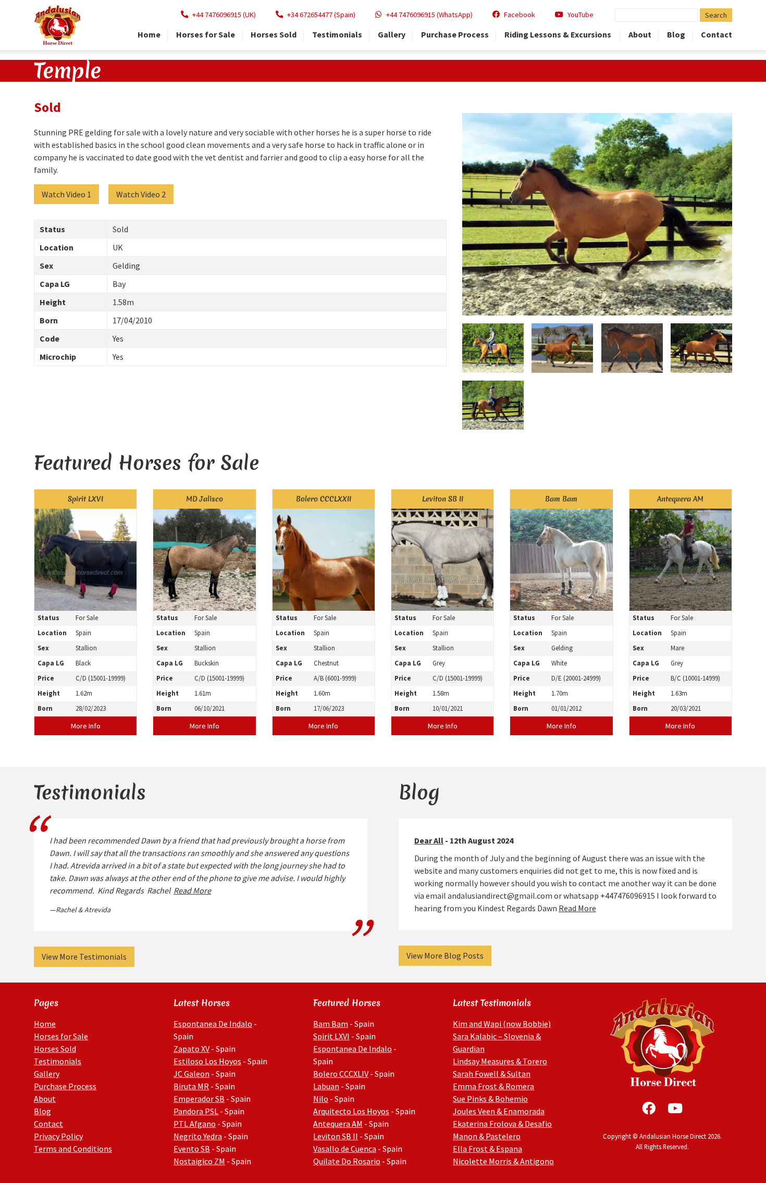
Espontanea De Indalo (213, 1023)
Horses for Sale (205, 35)
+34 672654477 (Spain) (321, 14)
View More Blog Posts (445, 955)
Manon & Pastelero (487, 1136)
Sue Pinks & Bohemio (490, 1098)
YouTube (580, 14)
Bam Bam (330, 1023)
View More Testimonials (84, 956)
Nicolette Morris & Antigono (503, 1161)
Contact (716, 35)
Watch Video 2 (141, 194)
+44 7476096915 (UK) (224, 14)
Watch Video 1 (66, 194)
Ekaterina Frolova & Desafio (502, 1123)
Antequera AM (338, 1123)
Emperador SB (199, 1098)
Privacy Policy (58, 1136)
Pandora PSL (196, 1111)
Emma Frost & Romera (493, 1086)
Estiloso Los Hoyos (207, 1061)
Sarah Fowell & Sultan (491, 1073)
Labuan (326, 1086)
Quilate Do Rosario (346, 1161)
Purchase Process (455, 35)
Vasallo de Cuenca (344, 1148)
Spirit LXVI (331, 1036)
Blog (676, 35)
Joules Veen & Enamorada (499, 1111)
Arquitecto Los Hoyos (351, 1111)
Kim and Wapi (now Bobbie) (502, 1023)
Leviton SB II (335, 1136)
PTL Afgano (195, 1123)
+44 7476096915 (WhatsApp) (429, 14)
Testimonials (337, 35)
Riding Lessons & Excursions (558, 35)
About (639, 35)
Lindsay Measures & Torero (500, 1061)
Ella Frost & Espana (487, 1148)
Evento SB (192, 1148)
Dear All (428, 840)
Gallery (391, 35)
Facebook (519, 14)
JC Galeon (191, 1073)
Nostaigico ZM (199, 1161)
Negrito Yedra (198, 1136)
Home (149, 35)
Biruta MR (191, 1086)
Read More (192, 890)
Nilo (320, 1098)
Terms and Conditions (73, 1148)
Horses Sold (273, 35)
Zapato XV (191, 1048)
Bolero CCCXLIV (340, 1073)
